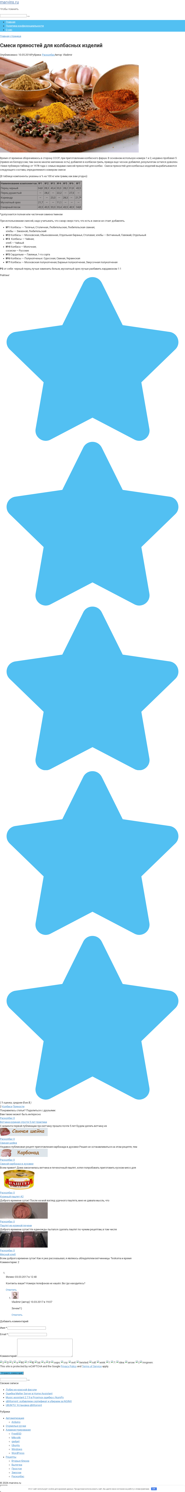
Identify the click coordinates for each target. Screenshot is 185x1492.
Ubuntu (16, 1445)
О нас (9, 29)
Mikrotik (16, 1437)
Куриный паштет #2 (12, 1196)
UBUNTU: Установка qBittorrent (24, 1405)
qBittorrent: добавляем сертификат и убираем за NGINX (39, 1401)
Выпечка (17, 1464)
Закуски (16, 1472)
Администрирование (18, 1429)
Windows (17, 1449)
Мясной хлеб (8, 1254)
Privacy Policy (69, 1366)
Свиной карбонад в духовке (17, 1163)
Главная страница (10, 36)
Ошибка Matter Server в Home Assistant (29, 1393)
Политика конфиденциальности (25, 25)
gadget (16, 1441)
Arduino (16, 1422)
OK (153, 1489)
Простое (17, 1468)
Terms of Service (92, 1366)
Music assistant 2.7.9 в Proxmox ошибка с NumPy (35, 1397)
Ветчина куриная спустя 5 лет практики (23, 1122)
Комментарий (8, 1355)
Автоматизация (15, 1418)
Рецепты (11, 1456)
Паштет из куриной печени (16, 1225)
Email (4, 1334)
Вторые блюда (20, 1460)
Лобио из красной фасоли (21, 1389)
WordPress (18, 1453)
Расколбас (48, 54)
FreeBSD (16, 1433)
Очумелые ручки (16, 1425)
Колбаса (7, 1106)
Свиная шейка (8, 1142)
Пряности (18, 1106)
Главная (10, 21)
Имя (3, 1327)
